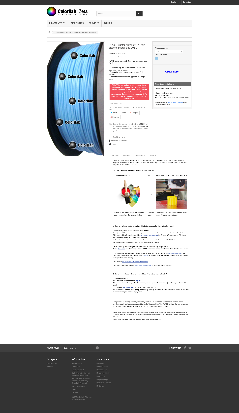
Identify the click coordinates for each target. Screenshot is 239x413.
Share (123, 113)
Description (115, 155)
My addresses (101, 370)
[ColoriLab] (70, 11)
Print (114, 144)
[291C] (156, 58)
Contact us (187, 2)
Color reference (161, 55)
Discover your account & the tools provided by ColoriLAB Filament (81, 381)
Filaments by (57, 23)
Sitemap (75, 393)
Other (108, 23)
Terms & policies (78, 386)
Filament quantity (162, 48)
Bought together (139, 155)
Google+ (134, 113)
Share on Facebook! (119, 141)
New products (77, 363)
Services (94, 23)
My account (102, 359)
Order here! (172, 71)
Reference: (113, 53)
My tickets (100, 386)
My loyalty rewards (103, 383)
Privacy (74, 389)
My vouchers (101, 376)
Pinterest (115, 117)
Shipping (152, 155)
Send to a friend (119, 137)
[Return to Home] (49, 32)
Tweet (114, 113)
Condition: (113, 57)
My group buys (102, 379)
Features (126, 155)
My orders (100, 363)
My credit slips (102, 367)
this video (121, 249)
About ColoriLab (78, 370)
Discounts (77, 23)
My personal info (102, 373)
